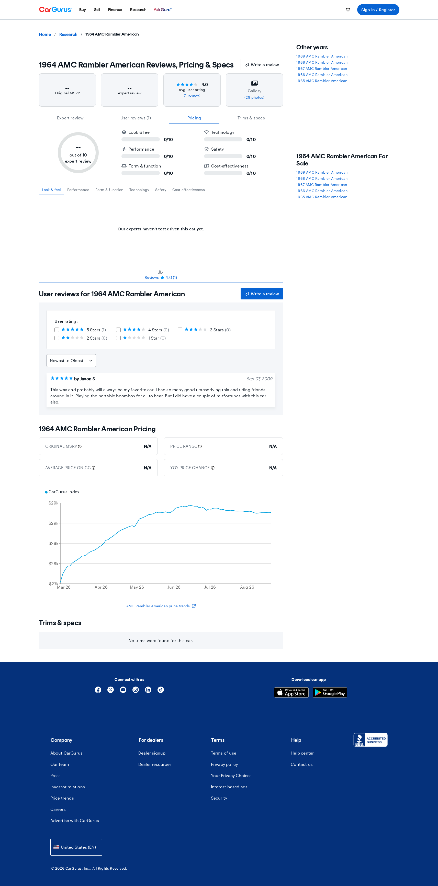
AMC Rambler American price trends (158, 606)
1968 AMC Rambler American (321, 62)
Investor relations (67, 786)
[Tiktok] (161, 691)
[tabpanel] (161, 226)
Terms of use (223, 752)
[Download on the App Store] (291, 693)
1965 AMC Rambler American (321, 80)
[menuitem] (82, 10)
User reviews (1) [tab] (135, 117)
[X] (110, 691)
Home (45, 34)
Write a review (265, 64)
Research (68, 34)
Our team (59, 764)
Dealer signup (152, 752)
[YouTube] (123, 691)
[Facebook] (98, 691)
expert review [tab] (70, 117)
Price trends (62, 797)
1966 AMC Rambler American (321, 74)
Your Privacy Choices (231, 775)
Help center (302, 752)
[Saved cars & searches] (348, 10)
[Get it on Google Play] (330, 693)
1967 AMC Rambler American (321, 68)
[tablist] (161, 118)
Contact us (302, 764)
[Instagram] (135, 691)
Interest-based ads (229, 786)
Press (55, 775)
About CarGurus (66, 752)
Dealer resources (155, 764)
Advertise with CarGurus (74, 820)
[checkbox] (56, 330)
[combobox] (76, 847)
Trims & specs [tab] (251, 117)
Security (219, 797)
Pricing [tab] (194, 117)
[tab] (51, 189)
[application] (161, 540)
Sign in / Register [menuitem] (378, 9)
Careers (58, 809)
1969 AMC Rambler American (321, 56)
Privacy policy (224, 764)
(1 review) (192, 95)
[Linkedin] (148, 691)
